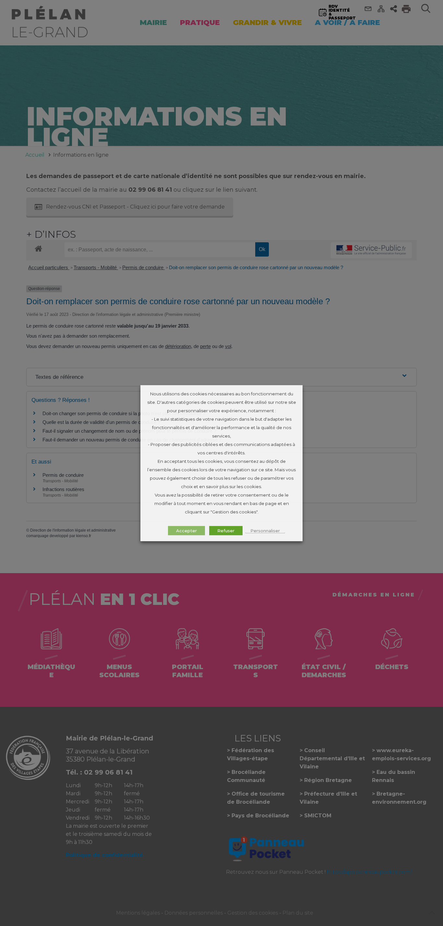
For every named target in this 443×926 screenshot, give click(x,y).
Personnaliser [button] (265, 530)
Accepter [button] (186, 530)
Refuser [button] (225, 530)
